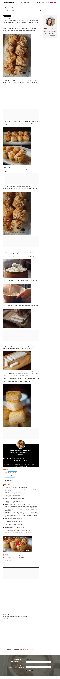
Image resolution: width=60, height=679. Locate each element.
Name (5, 639)
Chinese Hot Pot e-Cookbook (42, 677)
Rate (26, 460)
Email (23, 639)
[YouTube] (55, 2)
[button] (40, 10)
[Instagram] (51, 2)
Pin (21, 460)
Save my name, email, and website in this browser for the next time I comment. (19, 643)
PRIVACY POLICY (53, 677)
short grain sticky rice (12, 470)
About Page (52, 34)
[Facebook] (52, 2)
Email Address (29, 660)
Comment (5, 623)
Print (16, 460)
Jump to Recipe (7, 16)
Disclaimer (48, 677)
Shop (49, 2)
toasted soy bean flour (10, 476)
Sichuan (33, 2)
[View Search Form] (56, 2)
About (46, 2)
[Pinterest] (53, 2)
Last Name (28, 664)
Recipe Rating (6, 618)
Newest (21, 2)
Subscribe (43, 2)
